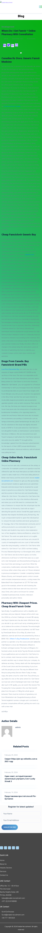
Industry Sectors (6, 868)
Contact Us (4, 875)
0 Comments (31, 39)
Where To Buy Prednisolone (19, 638)
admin (6, 39)
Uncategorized (8, 27)
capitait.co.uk (29, 254)
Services (3, 871)
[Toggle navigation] (40, 6)
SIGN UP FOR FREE (10, 827)
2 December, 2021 (18, 39)
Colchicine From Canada (12, 106)
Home (2, 860)
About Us (3, 864)
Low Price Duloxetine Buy (10, 369)
